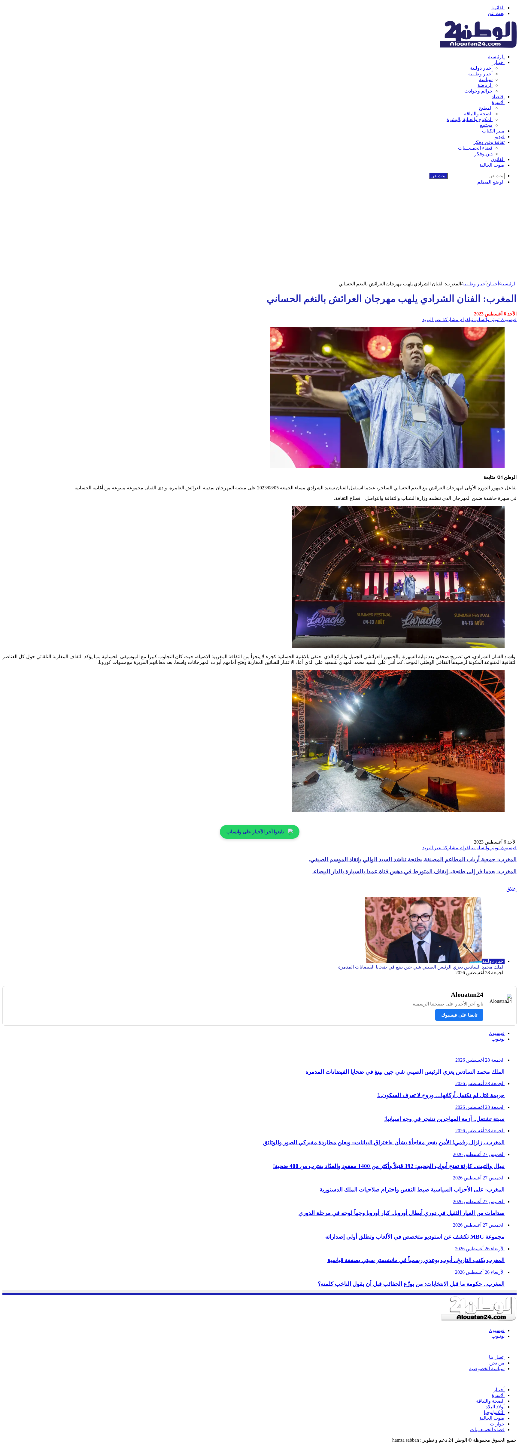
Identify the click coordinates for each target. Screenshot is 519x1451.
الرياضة (485, 85)
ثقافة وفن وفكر (489, 142)
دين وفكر (483, 153)
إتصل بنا (497, 1357)
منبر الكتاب (493, 130)
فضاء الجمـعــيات (475, 148)
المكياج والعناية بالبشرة (470, 119)
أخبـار (499, 62)
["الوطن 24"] (478, 46)
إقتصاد (498, 96)
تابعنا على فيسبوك (459, 1015)
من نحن (497, 1362)
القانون (498, 159)
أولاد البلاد (495, 1406)
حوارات (497, 1423)
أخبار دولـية (481, 68)
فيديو (500, 136)
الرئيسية (496, 56)
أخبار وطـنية (480, 73)
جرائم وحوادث (478, 90)
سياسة (486, 79)
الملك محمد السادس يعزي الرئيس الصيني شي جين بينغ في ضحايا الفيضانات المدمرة (421, 966)
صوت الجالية (492, 165)
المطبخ (486, 108)
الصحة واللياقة (478, 113)
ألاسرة (498, 102)
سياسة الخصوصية (487, 1368)
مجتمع (486, 125)
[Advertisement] (259, 236)
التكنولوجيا (494, 1412)
